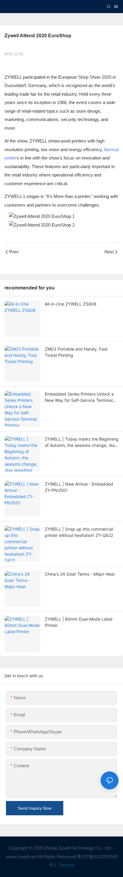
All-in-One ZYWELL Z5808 (70, 303)
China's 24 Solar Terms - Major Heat (80, 574)
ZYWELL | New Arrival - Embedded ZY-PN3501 (79, 487)
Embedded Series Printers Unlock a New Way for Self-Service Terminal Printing (79, 397)
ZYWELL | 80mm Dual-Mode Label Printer (78, 622)
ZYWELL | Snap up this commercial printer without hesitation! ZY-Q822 (79, 532)
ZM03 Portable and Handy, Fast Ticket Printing (76, 352)
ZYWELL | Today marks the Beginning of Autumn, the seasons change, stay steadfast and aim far (82, 442)
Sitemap (65, 864)
